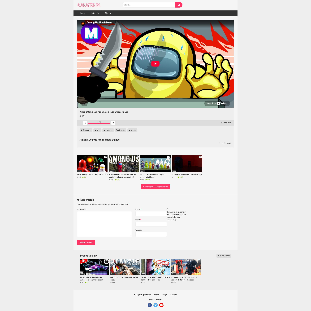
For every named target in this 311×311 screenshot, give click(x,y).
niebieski (121, 130)
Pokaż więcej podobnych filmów (155, 187)
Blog (107, 13)
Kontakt (173, 295)
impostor (109, 130)
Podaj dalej (227, 123)
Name (138, 209)
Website (138, 230)
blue (98, 130)
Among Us (87, 130)
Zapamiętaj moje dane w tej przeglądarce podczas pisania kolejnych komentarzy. (176, 216)
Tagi (165, 295)
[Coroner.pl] (89, 5)
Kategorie (95, 13)
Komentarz (81, 209)
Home (82, 13)
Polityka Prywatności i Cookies (146, 295)
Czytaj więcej (226, 143)
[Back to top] (303, 303)
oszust (133, 130)
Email (138, 220)
